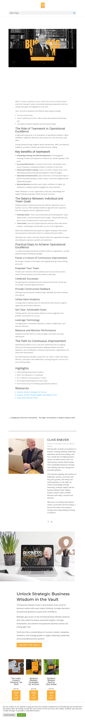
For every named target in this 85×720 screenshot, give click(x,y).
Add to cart (16, 695)
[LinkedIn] (51, 521)
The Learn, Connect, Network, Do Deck (16, 681)
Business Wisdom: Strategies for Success (33, 681)
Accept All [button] (21, 715)
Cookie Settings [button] (9, 715)
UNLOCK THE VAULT (29, 645)
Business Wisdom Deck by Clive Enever (51, 681)
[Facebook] (48, 521)
